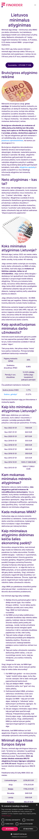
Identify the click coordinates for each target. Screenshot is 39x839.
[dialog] (19, 821)
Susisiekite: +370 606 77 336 (19, 65)
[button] (19, 834)
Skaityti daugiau (6, 816)
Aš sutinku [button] (10, 829)
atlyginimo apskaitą (27, 167)
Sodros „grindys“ (10, 394)
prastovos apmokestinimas (12, 140)
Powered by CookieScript (19, 837)
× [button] (36, 805)
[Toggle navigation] (35, 5)
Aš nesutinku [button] (28, 829)
